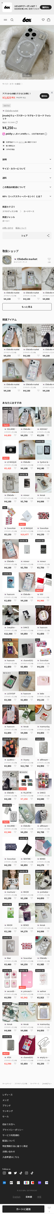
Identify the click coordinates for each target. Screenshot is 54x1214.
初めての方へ (8, 1124)
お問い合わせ (7, 228)
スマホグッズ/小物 (10, 211)
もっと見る (27, 306)
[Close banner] (2, 2)
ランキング (7, 1110)
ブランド (6, 1105)
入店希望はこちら (10, 1156)
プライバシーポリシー (12, 1129)
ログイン (22, 142)
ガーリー (6, 221)
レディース (7, 1094)
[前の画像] (3, 52)
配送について (21, 228)
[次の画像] (50, 52)
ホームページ (6, 1083)
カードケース (29, 211)
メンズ (5, 1100)
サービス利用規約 (10, 1135)
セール (5, 1116)
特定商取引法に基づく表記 (15, 1146)
